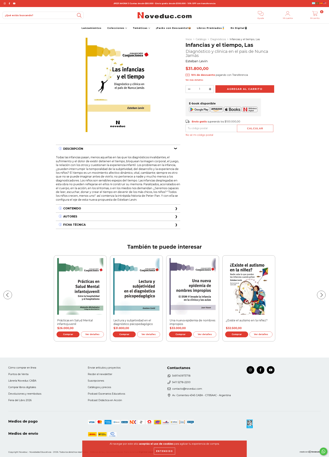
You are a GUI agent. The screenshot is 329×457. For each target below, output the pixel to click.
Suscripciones (96, 380)
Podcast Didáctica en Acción (105, 400)
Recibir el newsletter (100, 374)
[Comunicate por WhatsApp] (323, 451)
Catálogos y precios (99, 387)
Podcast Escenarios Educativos (106, 393)
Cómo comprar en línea (22, 367)
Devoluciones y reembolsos (24, 393)
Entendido (164, 451)
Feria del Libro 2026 (20, 400)
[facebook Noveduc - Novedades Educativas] (10, 3)
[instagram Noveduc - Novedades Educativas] (5, 3)
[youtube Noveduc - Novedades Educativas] (14, 3)
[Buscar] (79, 15)
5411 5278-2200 (181, 382)
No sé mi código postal (199, 134)
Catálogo (201, 39)
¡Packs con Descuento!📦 (173, 28)
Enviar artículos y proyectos (104, 367)
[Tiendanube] (310, 452)
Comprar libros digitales (22, 387)
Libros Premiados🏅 (211, 28)
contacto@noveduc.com (187, 388)
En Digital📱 (239, 28)
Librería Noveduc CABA (22, 380)
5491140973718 (181, 375)
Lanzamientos (91, 28)
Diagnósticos (218, 39)
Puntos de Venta (18, 374)
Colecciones (116, 28)
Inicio (189, 39)
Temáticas (140, 28)
